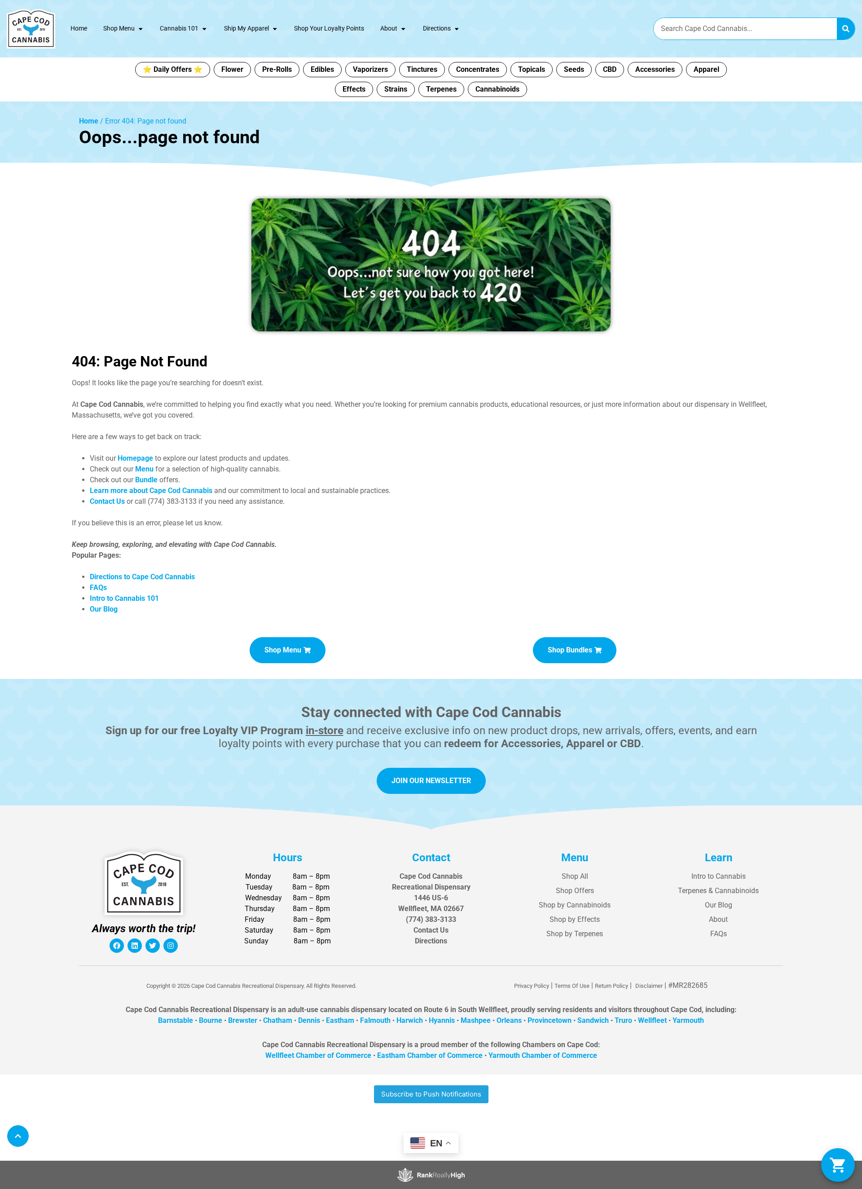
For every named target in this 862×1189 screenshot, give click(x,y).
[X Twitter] (152, 945)
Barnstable (175, 1020)
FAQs (718, 933)
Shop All (575, 876)
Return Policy (611, 985)
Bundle (146, 480)
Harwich (409, 1020)
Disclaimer (649, 985)
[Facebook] (117, 945)
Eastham (340, 1020)
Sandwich (593, 1020)
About (388, 28)
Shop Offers (575, 890)
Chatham (277, 1020)
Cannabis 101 (179, 28)
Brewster (242, 1020)
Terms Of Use (571, 985)
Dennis (309, 1020)
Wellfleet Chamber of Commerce (318, 1055)
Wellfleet (652, 1020)
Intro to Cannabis (718, 876)
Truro (623, 1020)
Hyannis (442, 1020)
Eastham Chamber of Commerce (430, 1055)
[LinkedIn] (135, 945)
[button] (838, 1165)
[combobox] (745, 29)
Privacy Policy (531, 985)
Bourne (210, 1020)
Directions (437, 28)
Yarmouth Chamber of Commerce (542, 1055)
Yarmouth (688, 1020)
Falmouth (375, 1020)
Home (78, 28)
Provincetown (550, 1020)
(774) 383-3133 (431, 919)
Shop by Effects (575, 919)
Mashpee (476, 1020)
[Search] (846, 29)
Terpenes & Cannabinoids (718, 890)
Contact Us (431, 930)
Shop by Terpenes (574, 933)
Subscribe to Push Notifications (431, 1094)
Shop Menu (119, 28)
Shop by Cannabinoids (575, 905)
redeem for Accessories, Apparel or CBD (542, 743)
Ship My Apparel (246, 28)
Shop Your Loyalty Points (329, 28)
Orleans (509, 1020)
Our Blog (718, 905)
